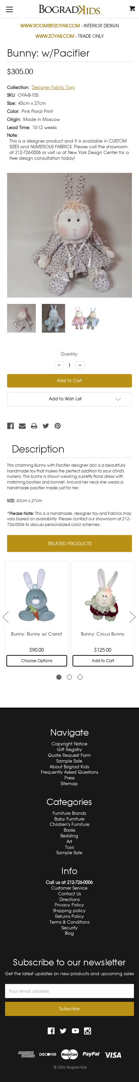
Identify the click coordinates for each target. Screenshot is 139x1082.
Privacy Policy (69, 905)
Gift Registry (69, 749)
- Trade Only (69, 36)
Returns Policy (69, 916)
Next (132, 617)
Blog (69, 933)
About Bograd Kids (69, 767)
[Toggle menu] (9, 9)
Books (69, 830)
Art (69, 841)
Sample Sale (69, 761)
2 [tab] (69, 677)
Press (69, 778)
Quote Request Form (69, 755)
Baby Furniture (69, 819)
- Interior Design (69, 26)
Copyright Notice (69, 744)
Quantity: (70, 354)
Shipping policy (69, 911)
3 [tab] (80, 677)
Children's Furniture (69, 824)
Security (69, 928)
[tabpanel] (37, 614)
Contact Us (69, 894)
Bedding (69, 836)
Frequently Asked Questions (69, 772)
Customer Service (69, 888)
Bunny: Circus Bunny (103, 634)
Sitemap (69, 783)
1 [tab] (58, 677)
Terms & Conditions (69, 922)
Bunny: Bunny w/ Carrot (36, 634)
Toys (69, 847)
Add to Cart (103, 660)
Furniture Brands (69, 813)
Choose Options (36, 660)
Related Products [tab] (69, 543)
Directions (69, 899)
